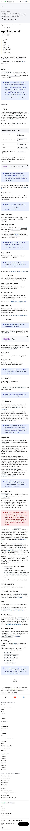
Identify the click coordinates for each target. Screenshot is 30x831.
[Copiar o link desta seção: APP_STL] (8, 602)
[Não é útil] (10, 28)
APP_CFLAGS (14, 302)
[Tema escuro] (26, 165)
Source (2, 711)
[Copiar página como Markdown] (7, 35)
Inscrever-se (23, 824)
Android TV (3, 750)
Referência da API (5, 780)
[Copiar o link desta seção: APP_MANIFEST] (12, 378)
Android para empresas (6, 707)
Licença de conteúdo (15, 688)
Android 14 (3, 763)
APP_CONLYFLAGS (15, 271)
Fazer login (25, 1)
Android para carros (5, 748)
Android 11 (3, 769)
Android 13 (3, 765)
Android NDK (4, 784)
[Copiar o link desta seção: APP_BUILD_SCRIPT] (15, 225)
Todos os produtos (5, 815)
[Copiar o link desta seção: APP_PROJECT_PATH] (16, 584)
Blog (2, 716)
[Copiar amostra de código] (28, 165)
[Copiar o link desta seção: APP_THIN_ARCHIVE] (15, 629)
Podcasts (3, 718)
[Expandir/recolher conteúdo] (9, 39)
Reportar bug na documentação (8, 793)
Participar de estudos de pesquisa (8, 797)
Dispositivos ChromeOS (6, 745)
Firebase (3, 811)
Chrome (3, 808)
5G (2, 735)
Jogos (2, 724)
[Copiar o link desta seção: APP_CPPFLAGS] (13, 306)
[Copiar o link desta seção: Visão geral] (11, 69)
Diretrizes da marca (17, 820)
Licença (9, 820)
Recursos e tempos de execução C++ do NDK (12, 610)
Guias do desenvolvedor (6, 778)
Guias (20, 25)
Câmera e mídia (4, 731)
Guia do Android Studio (6, 775)
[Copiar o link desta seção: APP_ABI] (8, 109)
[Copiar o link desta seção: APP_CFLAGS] (11, 253)
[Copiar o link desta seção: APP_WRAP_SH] (12, 641)
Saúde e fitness (4, 728)
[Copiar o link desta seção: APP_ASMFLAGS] (13, 215)
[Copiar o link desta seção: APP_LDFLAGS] (11, 360)
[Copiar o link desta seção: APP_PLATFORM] (13, 491)
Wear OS (3, 743)
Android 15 (3, 760)
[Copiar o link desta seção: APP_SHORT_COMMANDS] (19, 591)
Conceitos (23, 61)
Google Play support (5, 795)
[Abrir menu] (2, 1)
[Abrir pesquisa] (18, 2)
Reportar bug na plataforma (7, 790)
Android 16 (3, 758)
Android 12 (3, 767)
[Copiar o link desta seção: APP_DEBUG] (10, 353)
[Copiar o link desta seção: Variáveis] (9, 105)
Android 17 (3, 756)
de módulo (7, 550)
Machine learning (5, 726)
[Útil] (8, 28)
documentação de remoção (14, 624)
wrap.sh (15, 643)
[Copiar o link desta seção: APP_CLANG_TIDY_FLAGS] (19, 284)
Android (3, 704)
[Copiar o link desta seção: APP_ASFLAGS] (11, 193)
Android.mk (24, 228)
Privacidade (3, 733)
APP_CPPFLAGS (25, 271)
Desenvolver (14, 25)
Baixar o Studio (4, 782)
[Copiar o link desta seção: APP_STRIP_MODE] (14, 615)
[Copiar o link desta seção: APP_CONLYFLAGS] (14, 293)
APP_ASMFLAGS (12, 209)
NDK (2, 6)
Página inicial (4, 25)
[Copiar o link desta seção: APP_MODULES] (12, 401)
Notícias (3, 713)
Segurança (3, 709)
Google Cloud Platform (6, 813)
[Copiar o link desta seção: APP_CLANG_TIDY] (14, 275)
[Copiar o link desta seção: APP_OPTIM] (10, 437)
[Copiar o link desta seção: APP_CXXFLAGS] (13, 319)
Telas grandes (4, 741)
